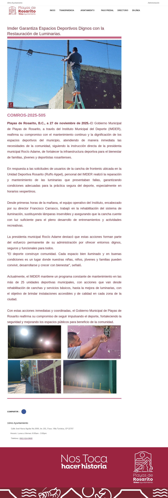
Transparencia (66, 10)
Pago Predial (107, 10)
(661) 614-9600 (25, 438)
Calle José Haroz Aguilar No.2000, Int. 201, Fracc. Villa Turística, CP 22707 (42, 429)
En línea (136, 10)
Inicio (52, 10)
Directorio (122, 10)
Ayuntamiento (88, 10)
